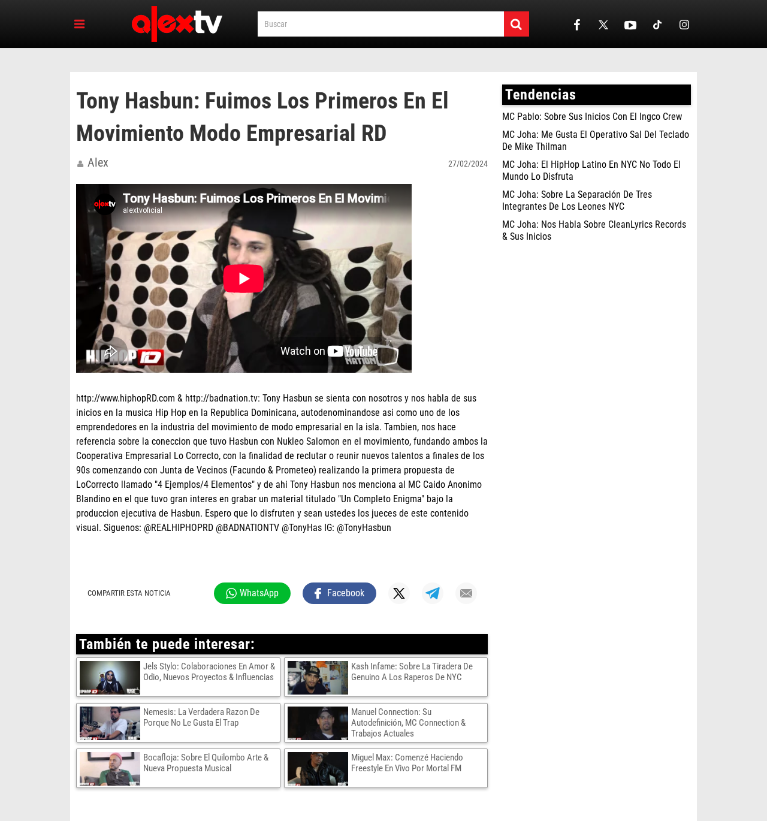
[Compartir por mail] (466, 593)
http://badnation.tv (221, 398)
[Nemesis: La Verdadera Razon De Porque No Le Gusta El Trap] (111, 723)
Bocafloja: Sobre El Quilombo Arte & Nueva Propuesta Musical (205, 763)
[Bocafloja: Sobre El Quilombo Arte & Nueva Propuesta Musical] (111, 768)
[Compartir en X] (399, 593)
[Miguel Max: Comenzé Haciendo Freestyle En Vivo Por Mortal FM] (319, 768)
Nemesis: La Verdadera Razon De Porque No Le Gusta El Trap (201, 717)
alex (97, 162)
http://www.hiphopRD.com (125, 398)
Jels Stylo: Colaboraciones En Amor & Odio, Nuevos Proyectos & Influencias (209, 672)
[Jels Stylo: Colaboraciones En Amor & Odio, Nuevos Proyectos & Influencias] (111, 677)
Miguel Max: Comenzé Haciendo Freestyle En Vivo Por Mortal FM (407, 763)
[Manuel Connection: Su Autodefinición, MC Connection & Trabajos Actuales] (319, 723)
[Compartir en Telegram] (432, 593)
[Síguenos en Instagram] (684, 24)
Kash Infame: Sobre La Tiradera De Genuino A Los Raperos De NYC (412, 672)
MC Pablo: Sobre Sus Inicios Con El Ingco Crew (592, 116)
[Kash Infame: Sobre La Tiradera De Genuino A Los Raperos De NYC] (319, 677)
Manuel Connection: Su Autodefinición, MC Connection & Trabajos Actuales (408, 723)
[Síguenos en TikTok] (657, 24)
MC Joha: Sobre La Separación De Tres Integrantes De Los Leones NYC (577, 200)
